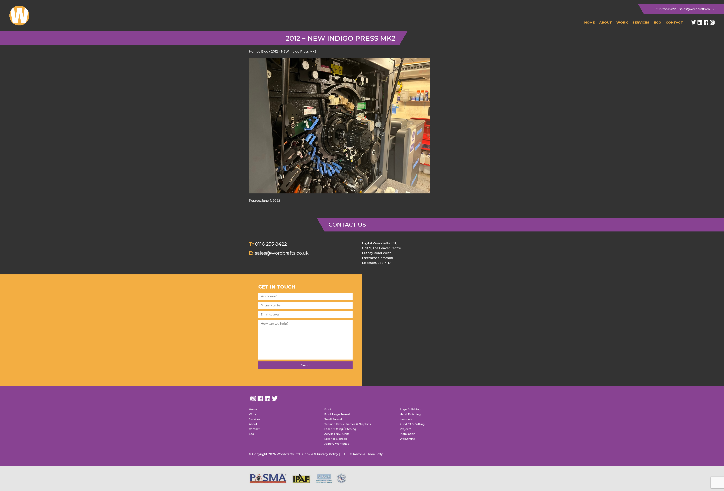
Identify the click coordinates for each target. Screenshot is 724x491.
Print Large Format (337, 414)
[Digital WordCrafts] (19, 15)
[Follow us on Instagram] (712, 22)
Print (327, 409)
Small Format (333, 419)
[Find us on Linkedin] (699, 22)
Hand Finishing (410, 414)
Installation (407, 434)
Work (622, 22)
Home (589, 22)
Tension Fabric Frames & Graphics (347, 424)
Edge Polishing (410, 409)
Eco (657, 22)
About (605, 22)
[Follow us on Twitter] (693, 22)
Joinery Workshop (336, 443)
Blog (264, 51)
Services (640, 22)
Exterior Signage (335, 439)
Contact (674, 22)
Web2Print (407, 439)
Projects (405, 429)
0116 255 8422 (666, 9)
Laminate (406, 419)
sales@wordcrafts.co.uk (696, 9)
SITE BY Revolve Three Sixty (362, 454)
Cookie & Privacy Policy (320, 454)
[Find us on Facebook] (706, 22)
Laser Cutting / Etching (340, 429)
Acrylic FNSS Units (337, 434)
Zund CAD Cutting (412, 424)
